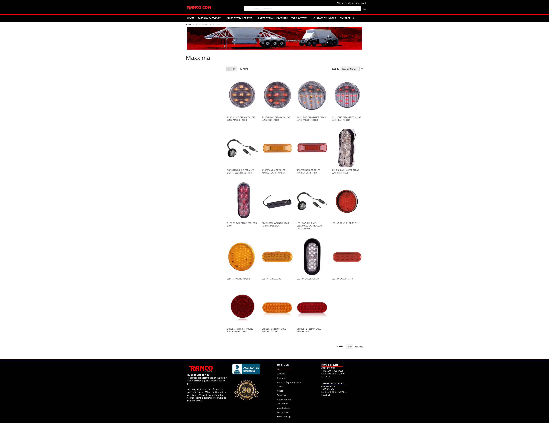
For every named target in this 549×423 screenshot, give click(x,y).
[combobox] (302, 8)
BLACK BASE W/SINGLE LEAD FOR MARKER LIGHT (275, 224)
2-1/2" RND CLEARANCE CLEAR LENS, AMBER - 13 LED (311, 118)
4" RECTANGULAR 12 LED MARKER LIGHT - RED (308, 171)
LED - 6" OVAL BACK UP (308, 278)
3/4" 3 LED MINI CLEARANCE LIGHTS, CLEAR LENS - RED (240, 171)
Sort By (335, 69)
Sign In (340, 3)
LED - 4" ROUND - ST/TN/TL (344, 223)
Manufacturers (202, 24)
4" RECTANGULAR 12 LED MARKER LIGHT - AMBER (274, 171)
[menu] (274, 18)
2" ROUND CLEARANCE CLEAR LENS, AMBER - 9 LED (241, 118)
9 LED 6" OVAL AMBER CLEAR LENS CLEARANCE (345, 171)
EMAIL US (325, 376)
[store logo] (199, 8)
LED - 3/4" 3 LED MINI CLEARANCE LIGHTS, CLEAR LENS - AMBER (309, 226)
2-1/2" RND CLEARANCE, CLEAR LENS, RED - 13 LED (346, 118)
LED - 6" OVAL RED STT (342, 278)
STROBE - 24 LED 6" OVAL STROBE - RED (309, 330)
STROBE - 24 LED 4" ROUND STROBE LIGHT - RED (240, 330)
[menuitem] (191, 18)
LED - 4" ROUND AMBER (238, 278)
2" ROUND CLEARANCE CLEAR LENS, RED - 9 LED (276, 118)
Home (188, 24)
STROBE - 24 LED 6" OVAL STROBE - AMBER (274, 330)
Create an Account (357, 3)
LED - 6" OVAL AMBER (272, 278)
